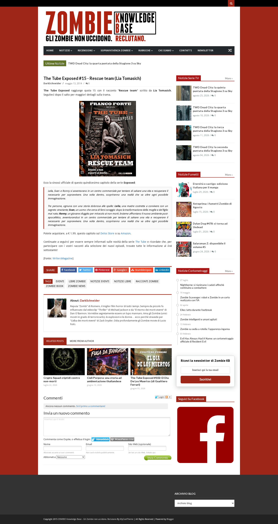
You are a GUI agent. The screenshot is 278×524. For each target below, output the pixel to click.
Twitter (87, 269)
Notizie (64, 50)
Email (89, 444)
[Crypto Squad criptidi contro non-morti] (64, 361)
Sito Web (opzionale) (139, 444)
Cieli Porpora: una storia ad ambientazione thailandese (104, 379)
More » (60, 63)
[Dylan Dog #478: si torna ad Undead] (183, 229)
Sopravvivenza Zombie (115, 50)
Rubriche (144, 50)
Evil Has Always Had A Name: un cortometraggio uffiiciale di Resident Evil (206, 340)
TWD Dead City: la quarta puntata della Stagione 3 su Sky (104, 63)
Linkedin (164, 269)
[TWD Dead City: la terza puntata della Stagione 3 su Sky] (183, 132)
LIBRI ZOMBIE (77, 281)
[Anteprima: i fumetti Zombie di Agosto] (183, 209)
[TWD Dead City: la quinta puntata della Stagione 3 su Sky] (183, 93)
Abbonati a (49, 457)
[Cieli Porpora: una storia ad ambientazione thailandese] (107, 361)
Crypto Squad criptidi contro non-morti (61, 379)
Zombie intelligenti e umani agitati (198, 319)
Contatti (185, 50)
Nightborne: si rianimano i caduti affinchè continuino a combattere (202, 286)
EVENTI (60, 281)
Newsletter (205, 50)
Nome (46, 444)
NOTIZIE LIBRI (122, 281)
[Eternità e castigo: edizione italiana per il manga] (183, 189)
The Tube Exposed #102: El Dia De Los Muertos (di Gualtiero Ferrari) (149, 381)
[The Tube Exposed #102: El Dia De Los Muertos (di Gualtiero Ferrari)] (151, 361)
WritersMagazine (63, 258)
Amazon (125, 233)
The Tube (140, 241)
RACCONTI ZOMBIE (147, 281)
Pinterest (104, 269)
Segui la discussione (168, 397)
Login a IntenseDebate (100, 439)
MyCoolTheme (126, 519)
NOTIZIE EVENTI (99, 281)
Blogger (170, 519)
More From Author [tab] (82, 341)
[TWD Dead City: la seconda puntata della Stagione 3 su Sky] (183, 152)
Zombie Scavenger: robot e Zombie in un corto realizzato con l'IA (205, 299)
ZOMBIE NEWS (76, 286)
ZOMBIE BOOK (54, 286)
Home (50, 50)
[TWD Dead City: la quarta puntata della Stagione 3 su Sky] (183, 113)
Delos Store (107, 233)
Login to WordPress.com (122, 439)
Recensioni (85, 50)
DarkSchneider (52, 83)
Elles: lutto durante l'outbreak (196, 309)
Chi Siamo (164, 50)
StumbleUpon (143, 269)
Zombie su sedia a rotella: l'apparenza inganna (205, 329)
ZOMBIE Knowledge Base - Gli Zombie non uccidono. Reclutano (87, 519)
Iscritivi (205, 379)
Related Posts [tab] (55, 341)
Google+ (122, 269)
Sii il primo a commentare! (90, 406)
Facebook (70, 269)
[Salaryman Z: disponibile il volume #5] (183, 249)
